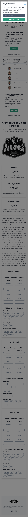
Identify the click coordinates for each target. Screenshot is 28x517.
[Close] (25, 3)
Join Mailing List (14, 19)
